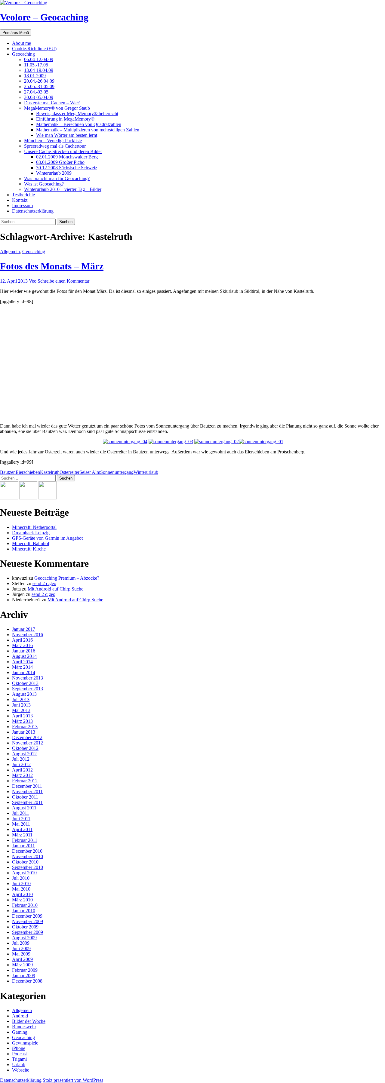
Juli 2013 (20, 699)
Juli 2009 (20, 943)
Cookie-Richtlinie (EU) (34, 48)
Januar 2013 (23, 732)
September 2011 (27, 802)
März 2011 (22, 834)
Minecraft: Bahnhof (30, 543)
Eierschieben (28, 472)
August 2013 (24, 694)
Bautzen (8, 472)
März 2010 (22, 899)
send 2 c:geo (44, 583)
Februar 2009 (25, 970)
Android (20, 1015)
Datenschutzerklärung (33, 210)
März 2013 (22, 721)
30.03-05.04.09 (38, 97)
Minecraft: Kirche (29, 548)
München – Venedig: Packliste (53, 140)
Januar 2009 (23, 975)
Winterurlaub (146, 472)
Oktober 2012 (25, 748)
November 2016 (27, 634)
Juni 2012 (21, 764)
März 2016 (22, 645)
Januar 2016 (23, 650)
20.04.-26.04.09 (39, 81)
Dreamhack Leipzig (31, 532)
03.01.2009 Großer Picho (60, 162)
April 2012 (22, 769)
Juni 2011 (21, 818)
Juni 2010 (21, 883)
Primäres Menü (15, 32)
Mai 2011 (21, 824)
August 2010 (24, 872)
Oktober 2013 (25, 683)
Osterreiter (69, 472)
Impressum (22, 205)
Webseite (20, 1069)
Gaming (19, 1032)
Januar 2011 (23, 845)
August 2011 (24, 807)
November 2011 (27, 791)
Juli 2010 (20, 878)
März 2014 (22, 667)
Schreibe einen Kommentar (63, 281)
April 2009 (22, 959)
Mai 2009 (21, 953)
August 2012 (24, 753)
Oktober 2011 (25, 796)
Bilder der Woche (28, 1021)
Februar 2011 (24, 840)
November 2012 (27, 742)
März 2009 (22, 964)
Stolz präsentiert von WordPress (73, 1080)
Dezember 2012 (27, 737)
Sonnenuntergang (117, 472)
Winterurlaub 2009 (54, 173)
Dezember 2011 (27, 786)
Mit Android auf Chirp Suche (55, 588)
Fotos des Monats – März (51, 266)
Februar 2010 (25, 905)
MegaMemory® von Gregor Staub (57, 108)
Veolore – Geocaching (44, 17)
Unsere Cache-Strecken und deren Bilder (63, 151)
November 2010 (27, 856)
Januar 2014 (23, 672)
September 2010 (27, 867)
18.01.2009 (35, 75)
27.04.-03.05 (36, 91)
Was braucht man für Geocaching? (57, 178)
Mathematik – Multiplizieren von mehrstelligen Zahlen (87, 129)
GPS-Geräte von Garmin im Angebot (47, 538)
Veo (32, 281)
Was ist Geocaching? (44, 183)
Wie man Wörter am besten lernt (66, 135)
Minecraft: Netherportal (34, 527)
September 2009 (27, 932)
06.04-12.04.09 (38, 59)
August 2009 (24, 937)
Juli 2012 (20, 759)
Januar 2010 (23, 910)
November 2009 (27, 921)
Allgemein (10, 251)
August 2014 (24, 656)
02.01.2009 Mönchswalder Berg (67, 156)
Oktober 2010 (25, 861)
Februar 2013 (25, 726)
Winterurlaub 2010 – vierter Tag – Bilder (62, 189)
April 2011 (22, 829)
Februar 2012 (25, 780)
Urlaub (18, 1064)
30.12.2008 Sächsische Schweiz (66, 167)
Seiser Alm (89, 472)
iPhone (18, 1048)
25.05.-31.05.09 (39, 86)
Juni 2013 (21, 704)
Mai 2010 (21, 888)
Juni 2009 (21, 948)
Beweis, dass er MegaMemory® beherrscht (77, 113)
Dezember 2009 (27, 916)
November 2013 (27, 677)
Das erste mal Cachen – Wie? (52, 102)
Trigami (19, 1059)
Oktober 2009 (25, 926)
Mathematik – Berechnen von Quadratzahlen (78, 124)
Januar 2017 (23, 629)
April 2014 (22, 661)
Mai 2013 (21, 710)
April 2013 (22, 715)
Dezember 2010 (27, 851)
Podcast (19, 1053)
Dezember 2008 (27, 980)
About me (21, 43)
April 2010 (22, 894)
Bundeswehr (24, 1026)
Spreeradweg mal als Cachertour (55, 146)
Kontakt (19, 200)
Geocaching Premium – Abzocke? (66, 578)
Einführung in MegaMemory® (65, 118)
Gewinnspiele (25, 1042)
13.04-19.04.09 (38, 70)
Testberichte (23, 194)
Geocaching (23, 54)
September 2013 (27, 688)
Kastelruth (50, 472)
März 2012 (22, 775)
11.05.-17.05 (36, 64)
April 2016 (22, 640)
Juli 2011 (20, 813)
